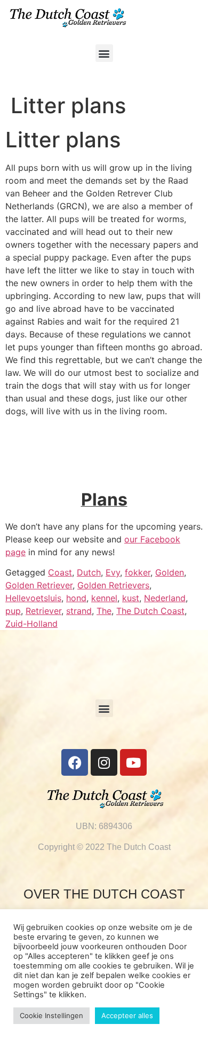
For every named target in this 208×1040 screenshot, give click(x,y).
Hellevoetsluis (33, 598)
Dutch (89, 572)
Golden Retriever (39, 585)
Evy (113, 572)
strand (79, 610)
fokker (137, 572)
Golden (169, 572)
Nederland (165, 598)
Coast (60, 572)
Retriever (43, 610)
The (104, 610)
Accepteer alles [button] (127, 1015)
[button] (104, 53)
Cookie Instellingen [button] (51, 1015)
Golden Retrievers (113, 585)
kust (130, 598)
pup (13, 610)
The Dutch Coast (150, 610)
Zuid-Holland (31, 623)
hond (76, 598)
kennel (104, 598)
